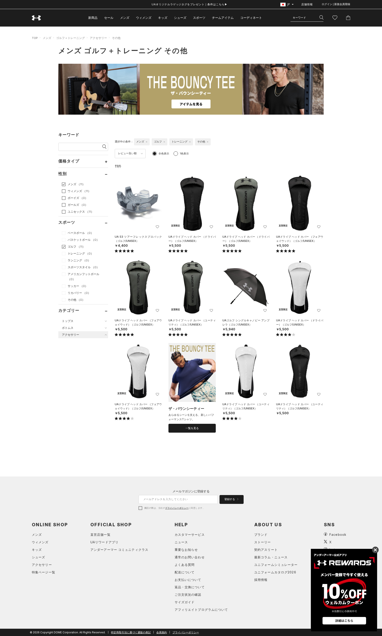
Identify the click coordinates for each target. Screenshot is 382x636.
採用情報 (260, 580)
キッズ (162, 17)
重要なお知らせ (186, 549)
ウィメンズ (143, 17)
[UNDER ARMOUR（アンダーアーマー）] (36, 18)
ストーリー (262, 542)
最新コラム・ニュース (271, 557)
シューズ (180, 17)
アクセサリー (98, 38)
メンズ (124, 17)
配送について (185, 572)
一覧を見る (192, 428)
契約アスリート (266, 549)
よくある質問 (185, 565)
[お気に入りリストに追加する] (157, 227)
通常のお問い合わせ (190, 557)
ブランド (260, 534)
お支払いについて (188, 580)
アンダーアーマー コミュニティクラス (119, 549)
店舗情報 (307, 4)
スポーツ (199, 17)
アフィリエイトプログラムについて (201, 609)
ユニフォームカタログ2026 (275, 572)
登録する (230, 499)
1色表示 (184, 153)
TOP (35, 38)
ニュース (181, 542)
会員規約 (161, 632)
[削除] (146, 142)
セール (108, 17)
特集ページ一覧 (43, 572)
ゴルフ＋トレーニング (70, 38)
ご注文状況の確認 (188, 594)
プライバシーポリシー (176, 508)
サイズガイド (185, 602)
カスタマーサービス (190, 534)
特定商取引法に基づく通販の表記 (131, 632)
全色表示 (164, 153)
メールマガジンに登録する (191, 491)
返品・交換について (190, 587)
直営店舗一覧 (100, 534)
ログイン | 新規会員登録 (336, 4)
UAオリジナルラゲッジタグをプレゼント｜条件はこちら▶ (189, 4)
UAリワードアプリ (104, 542)
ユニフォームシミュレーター (276, 565)
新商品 (92, 17)
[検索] (321, 17)
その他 (116, 38)
